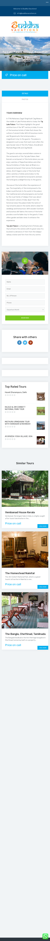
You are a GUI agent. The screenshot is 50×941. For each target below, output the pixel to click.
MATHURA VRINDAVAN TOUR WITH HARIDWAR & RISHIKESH (17, 423)
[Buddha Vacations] (25, 27)
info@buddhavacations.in (26, 13)
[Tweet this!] (25, 342)
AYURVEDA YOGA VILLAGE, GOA (18, 436)
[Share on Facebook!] (19, 342)
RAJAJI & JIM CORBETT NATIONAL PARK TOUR (15, 408)
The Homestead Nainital (20, 573)
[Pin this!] (30, 342)
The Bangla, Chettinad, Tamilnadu (25, 634)
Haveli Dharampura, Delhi (16, 392)
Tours (14, 56)
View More (43, 526)
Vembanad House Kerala (20, 512)
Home (7, 56)
